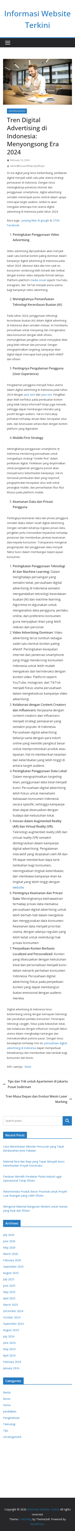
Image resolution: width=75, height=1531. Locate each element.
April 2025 (9, 1298)
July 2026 (8, 1235)
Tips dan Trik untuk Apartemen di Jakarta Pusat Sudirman (38, 1084)
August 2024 (11, 1330)
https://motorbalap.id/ (16, 1473)
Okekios (8, 1477)
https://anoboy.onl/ (15, 1448)
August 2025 (11, 1273)
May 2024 (9, 1349)
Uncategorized (16, 111)
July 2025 (8, 1279)
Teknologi (9, 1424)
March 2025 (10, 1304)
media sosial (38, 280)
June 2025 (9, 1285)
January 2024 (11, 1368)
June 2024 (9, 1343)
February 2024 (12, 1362)
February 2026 (12, 1260)
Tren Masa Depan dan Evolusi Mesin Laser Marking (36, 1099)
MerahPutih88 (12, 1453)
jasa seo (46, 394)
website (18, 887)
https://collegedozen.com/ (19, 1463)
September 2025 (13, 1266)
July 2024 (8, 1336)
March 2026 (10, 1254)
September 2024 (13, 1324)
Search (67, 1121)
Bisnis (6, 1399)
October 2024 (11, 1317)
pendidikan (9, 1411)
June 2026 (9, 1241)
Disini (27, 1066)
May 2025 (9, 1292)
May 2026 (9, 1247)
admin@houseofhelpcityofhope (27, 166)
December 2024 (13, 1311)
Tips (5, 1430)
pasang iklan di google (35, 220)
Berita (7, 1392)
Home (7, 1405)
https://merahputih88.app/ (19, 1458)
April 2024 (9, 1355)
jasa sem (29, 394)
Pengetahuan (11, 1418)
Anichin (7, 1468)
